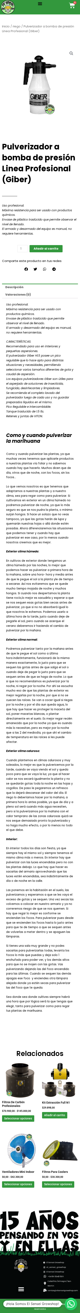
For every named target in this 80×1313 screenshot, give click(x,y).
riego (17, 26)
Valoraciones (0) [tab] (18, 295)
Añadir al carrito (46, 249)
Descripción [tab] (14, 287)
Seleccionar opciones (18, 1118)
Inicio (6, 26)
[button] (40, 3)
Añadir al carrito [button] (54, 1115)
